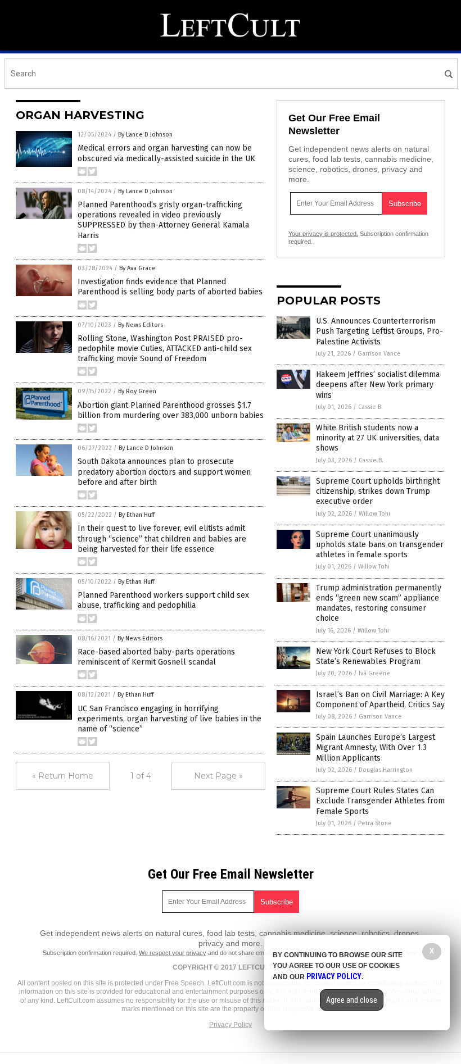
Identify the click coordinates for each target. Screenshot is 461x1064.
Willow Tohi (374, 513)
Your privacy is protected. (323, 233)
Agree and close (351, 999)
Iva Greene (374, 673)
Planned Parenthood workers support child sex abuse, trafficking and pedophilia (163, 600)
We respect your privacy (172, 952)
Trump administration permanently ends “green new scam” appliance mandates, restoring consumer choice (378, 603)
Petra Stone (375, 823)
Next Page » (218, 776)
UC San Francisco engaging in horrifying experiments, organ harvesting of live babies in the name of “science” (169, 719)
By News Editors (140, 325)
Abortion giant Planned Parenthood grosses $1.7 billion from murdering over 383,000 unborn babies (171, 410)
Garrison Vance (379, 353)
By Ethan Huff (137, 515)
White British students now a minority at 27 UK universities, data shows (377, 438)
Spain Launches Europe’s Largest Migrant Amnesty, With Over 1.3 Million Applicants (375, 747)
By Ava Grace (137, 268)
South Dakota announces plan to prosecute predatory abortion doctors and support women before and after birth (164, 471)
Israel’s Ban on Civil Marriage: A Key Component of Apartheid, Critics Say (380, 700)
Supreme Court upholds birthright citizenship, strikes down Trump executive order (378, 491)
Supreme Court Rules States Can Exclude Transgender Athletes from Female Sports (380, 801)
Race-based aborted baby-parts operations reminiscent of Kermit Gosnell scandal (156, 657)
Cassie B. (370, 407)
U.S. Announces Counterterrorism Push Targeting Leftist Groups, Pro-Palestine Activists (379, 331)
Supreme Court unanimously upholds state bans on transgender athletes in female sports (380, 545)
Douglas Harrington (386, 770)
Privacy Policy (230, 1025)
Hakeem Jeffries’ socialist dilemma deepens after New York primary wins (378, 384)
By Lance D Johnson (145, 134)
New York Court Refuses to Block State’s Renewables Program (376, 656)
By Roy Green (137, 391)
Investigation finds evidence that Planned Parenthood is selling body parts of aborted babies (170, 287)
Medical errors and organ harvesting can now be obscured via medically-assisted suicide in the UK (166, 153)
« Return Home (62, 776)
